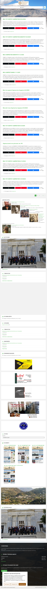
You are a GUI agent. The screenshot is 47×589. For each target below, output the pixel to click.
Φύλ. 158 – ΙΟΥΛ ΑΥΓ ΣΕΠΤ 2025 (10, 465)
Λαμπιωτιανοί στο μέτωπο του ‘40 (12, 143)
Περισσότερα (4, 348)
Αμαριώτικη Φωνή (5, 324)
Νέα (6, 14)
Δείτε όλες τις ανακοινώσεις (7, 280)
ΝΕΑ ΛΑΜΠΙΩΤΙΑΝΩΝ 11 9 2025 (11, 72)
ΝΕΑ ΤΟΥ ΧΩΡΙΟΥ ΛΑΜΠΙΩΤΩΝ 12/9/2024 (14, 179)
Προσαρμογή (7, 584)
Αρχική (4, 14)
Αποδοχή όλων (22, 584)
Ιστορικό (3, 435)
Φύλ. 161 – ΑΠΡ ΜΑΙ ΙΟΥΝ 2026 (10, 445)
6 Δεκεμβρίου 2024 (7, 173)
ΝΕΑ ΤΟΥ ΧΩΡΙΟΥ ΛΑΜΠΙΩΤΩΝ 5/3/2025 (14, 125)
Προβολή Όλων (5, 269)
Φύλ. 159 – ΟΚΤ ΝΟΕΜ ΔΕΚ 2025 (38, 445)
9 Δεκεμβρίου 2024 (7, 155)
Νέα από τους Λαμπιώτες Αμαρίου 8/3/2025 (15, 108)
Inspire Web (44, 587)
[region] (15, 579)
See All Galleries (5, 539)
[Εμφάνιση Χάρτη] (45, 7)
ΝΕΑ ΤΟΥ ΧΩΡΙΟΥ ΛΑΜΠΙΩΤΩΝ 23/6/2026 (14, 19)
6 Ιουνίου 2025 (6, 102)
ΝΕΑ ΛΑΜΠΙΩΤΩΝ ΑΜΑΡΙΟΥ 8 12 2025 (13, 54)
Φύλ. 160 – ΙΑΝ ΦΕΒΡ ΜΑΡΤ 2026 (24, 445)
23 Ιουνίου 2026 (6, 31)
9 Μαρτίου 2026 (6, 49)
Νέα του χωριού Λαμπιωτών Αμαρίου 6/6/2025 (16, 90)
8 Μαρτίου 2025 (6, 120)
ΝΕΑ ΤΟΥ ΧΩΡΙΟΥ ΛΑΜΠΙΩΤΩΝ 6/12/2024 (14, 161)
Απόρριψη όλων (14, 584)
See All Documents (19, 465)
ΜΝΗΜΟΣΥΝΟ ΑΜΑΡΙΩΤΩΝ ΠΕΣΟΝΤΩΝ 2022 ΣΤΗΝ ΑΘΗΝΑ (12, 275)
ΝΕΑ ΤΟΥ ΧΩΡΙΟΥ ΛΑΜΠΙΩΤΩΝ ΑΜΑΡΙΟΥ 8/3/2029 (17, 37)
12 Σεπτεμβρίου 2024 (7, 191)
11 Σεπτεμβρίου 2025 (7, 84)
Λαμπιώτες (12, 31)
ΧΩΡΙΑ (9, 14)
